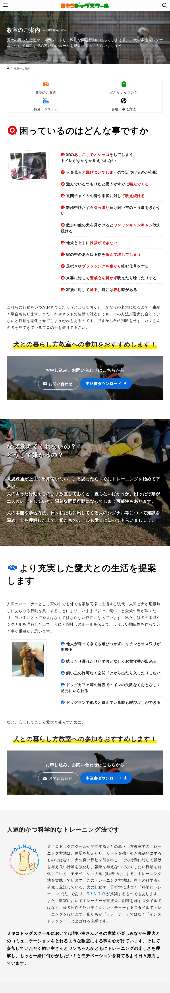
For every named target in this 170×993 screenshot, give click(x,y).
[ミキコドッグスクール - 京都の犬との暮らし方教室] (85, 5)
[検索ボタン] (164, 5)
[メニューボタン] (5, 5)
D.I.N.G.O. (96, 893)
